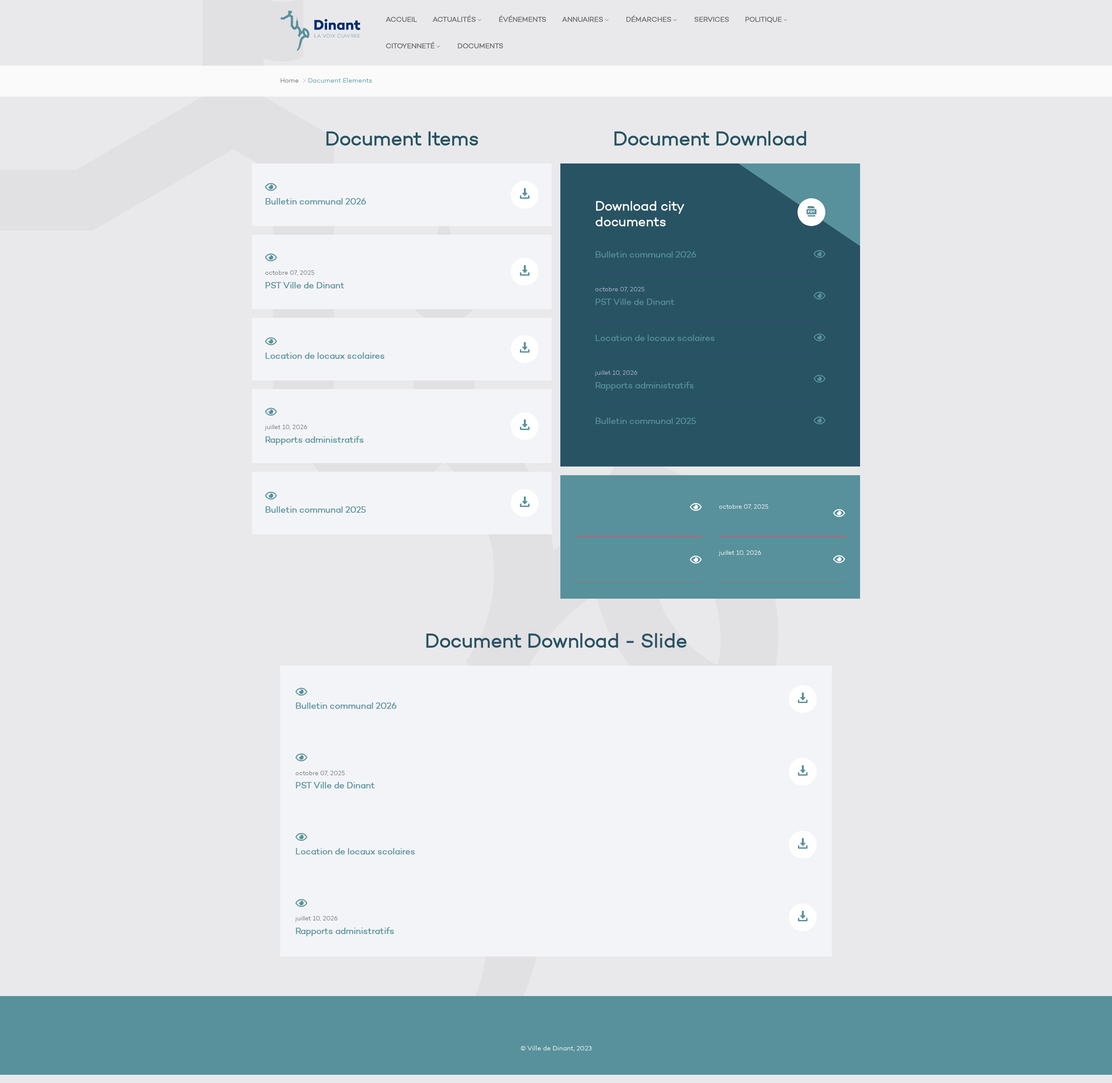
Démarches (649, 19)
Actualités (454, 19)
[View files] (301, 693)
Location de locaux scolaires (325, 355)
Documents (480, 46)
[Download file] (525, 195)
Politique (763, 19)
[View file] (271, 189)
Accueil (401, 19)
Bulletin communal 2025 (315, 509)
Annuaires (582, 19)
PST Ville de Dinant (304, 285)
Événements (522, 19)
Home (289, 80)
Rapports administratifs (314, 439)
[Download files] (803, 699)
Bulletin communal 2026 (315, 201)
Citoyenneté (410, 46)
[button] (819, 254)
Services (711, 19)
